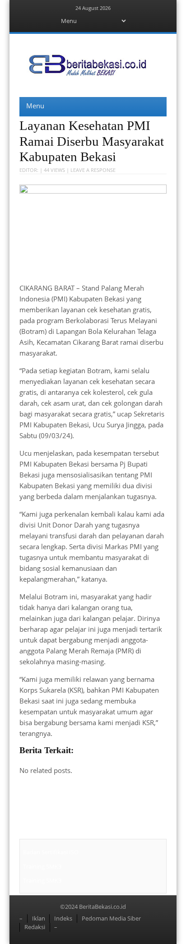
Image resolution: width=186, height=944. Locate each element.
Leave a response (93, 170)
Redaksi (34, 927)
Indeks (63, 918)
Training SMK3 (42, 866)
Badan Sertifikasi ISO (51, 852)
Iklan (38, 918)
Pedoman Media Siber (111, 918)
